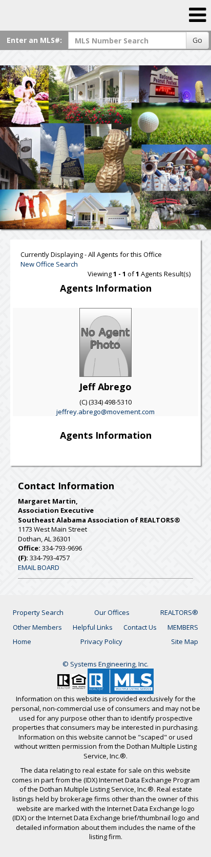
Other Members (37, 627)
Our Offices (112, 612)
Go (197, 40)
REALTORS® (179, 612)
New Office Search (49, 264)
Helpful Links (93, 627)
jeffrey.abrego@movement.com (105, 411)
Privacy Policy (101, 641)
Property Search (38, 612)
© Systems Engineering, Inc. (105, 664)
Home (22, 641)
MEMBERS (182, 627)
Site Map (184, 641)
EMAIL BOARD (38, 567)
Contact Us (140, 627)
